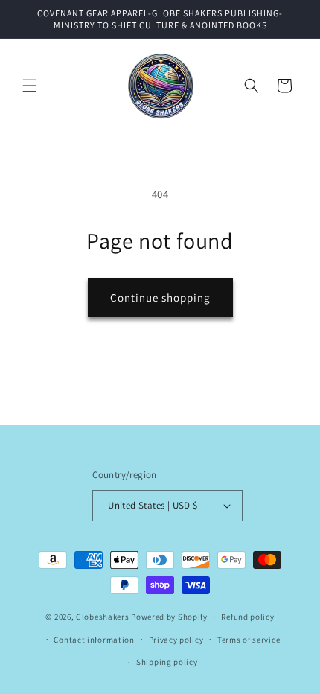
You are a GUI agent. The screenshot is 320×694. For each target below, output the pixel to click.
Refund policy (247, 616)
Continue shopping (160, 297)
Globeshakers (102, 616)
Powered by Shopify (169, 616)
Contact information (94, 639)
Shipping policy (167, 662)
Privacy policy (176, 639)
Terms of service (248, 639)
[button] (29, 85)
